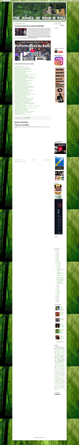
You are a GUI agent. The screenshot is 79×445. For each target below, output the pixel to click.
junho (57, 286)
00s (55, 346)
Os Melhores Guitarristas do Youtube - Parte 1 (22, 114)
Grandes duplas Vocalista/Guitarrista (21, 109)
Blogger (44, 437)
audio (59, 364)
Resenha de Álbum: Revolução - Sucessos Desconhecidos (24, 86)
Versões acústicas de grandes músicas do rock (23, 93)
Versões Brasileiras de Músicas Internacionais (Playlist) (24, 90)
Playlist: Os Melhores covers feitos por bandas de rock (24, 99)
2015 (56, 296)
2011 (56, 301)
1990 (61, 346)
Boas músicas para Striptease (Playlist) (21, 88)
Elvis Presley (62, 353)
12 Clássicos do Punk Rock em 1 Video (21, 84)
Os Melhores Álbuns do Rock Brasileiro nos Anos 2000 (24, 98)
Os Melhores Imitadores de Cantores (21, 82)
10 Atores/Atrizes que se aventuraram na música (23, 85)
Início (15, 20)
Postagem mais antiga (47, 159)
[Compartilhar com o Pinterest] (29, 117)
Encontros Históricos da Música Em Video (22, 95)
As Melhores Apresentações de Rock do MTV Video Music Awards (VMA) (27, 105)
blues (58, 366)
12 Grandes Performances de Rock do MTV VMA (60, 273)
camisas (58, 367)
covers (60, 369)
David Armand (58, 351)
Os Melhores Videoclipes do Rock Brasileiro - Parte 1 (24, 89)
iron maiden (60, 375)
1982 (58, 346)
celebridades (56, 368)
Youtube (28, 118)
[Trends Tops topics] (58, 198)
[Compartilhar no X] (27, 117)
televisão (21, 118)
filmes (57, 373)
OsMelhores (62, 356)
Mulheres (60, 355)
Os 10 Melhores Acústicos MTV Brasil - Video (60, 278)
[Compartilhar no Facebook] (28, 117)
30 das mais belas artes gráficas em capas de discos (24, 112)
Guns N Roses (60, 354)
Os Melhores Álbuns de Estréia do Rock (21, 97)
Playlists (58, 357)
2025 (56, 250)
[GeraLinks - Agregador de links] (59, 165)
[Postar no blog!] (26, 117)
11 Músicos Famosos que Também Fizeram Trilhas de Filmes (25, 94)
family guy (59, 372)
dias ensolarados (58, 371)
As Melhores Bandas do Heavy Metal (62, 319)
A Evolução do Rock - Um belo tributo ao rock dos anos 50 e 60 (25, 108)
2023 (56, 253)
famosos (63, 372)
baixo (62, 364)
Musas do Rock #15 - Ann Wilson (20, 70)
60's (59, 347)
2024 (56, 251)
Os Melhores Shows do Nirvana (20, 96)
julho (57, 285)
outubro (57, 265)
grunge (62, 373)
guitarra (56, 374)
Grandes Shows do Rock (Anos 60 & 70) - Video (23, 71)
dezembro (58, 262)
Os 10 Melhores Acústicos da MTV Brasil (22, 67)
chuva (60, 368)
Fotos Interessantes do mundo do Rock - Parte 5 (60, 342)
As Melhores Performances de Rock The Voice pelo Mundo (24, 102)
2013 (56, 299)
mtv (19, 118)
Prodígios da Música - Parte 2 (20, 113)
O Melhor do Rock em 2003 (19, 66)
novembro (58, 263)
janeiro (57, 293)
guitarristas (61, 374)
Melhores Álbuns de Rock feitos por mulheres (22, 68)
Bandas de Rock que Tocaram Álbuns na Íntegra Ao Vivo (24, 87)
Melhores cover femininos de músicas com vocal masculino (25, 111)
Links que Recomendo (57, 20)
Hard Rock (56, 355)
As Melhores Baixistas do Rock (20, 73)
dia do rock (62, 370)
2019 (56, 258)
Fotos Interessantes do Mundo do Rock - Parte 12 (23, 100)
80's (57, 348)
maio (57, 287)
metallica (62, 376)
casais (62, 367)
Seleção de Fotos (61, 358)
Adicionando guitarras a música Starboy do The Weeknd (24, 76)
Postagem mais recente (18, 159)
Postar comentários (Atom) (21, 161)
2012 (56, 300)
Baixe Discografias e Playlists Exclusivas (32, 20)
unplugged (56, 388)
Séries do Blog (46, 20)
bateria (61, 365)
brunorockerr (62, 366)
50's (56, 347)
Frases (56, 354)
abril (57, 289)
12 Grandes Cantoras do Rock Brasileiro (21, 75)
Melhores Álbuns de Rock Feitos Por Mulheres (60, 280)
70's (63, 347)
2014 (56, 297)
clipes (62, 368)
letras (59, 376)
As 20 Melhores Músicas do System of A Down (62, 337)
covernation (56, 369)
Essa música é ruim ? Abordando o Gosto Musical (59, 270)
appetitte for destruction (61, 363)
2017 (56, 261)
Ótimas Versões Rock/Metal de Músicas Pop (22, 81)
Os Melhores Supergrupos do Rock (20, 72)
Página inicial (33, 159)
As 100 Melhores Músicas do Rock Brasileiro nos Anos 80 (24, 103)
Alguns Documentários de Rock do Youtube (22, 101)
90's (61, 348)
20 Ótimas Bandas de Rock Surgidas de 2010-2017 (23, 69)
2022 (56, 254)
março (57, 290)
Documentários (57, 353)
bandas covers (57, 365)
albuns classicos (58, 362)
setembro (58, 266)
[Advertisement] (32, 156)
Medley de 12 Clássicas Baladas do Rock (22, 110)
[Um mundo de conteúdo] (58, 187)
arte (56, 364)
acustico (63, 361)
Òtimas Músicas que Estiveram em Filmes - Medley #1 (24, 80)
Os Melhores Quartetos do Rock (20, 104)
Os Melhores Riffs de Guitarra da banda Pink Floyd (23, 83)
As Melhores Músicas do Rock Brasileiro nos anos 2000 (62, 331)
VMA (26, 118)
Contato (20, 20)
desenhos (59, 370)
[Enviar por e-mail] (25, 117)
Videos (24, 118)
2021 (56, 255)
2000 (63, 346)
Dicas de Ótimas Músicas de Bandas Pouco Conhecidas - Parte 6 (26, 74)
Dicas (61, 352)
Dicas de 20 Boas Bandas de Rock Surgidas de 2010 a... (60, 282)
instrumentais (56, 375)
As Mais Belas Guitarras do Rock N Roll (62, 325)
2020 (56, 257)
